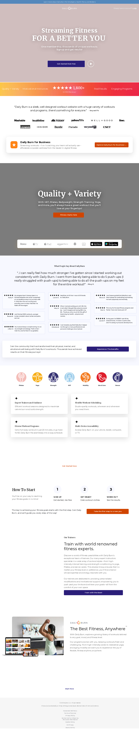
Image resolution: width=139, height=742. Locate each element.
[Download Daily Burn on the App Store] (96, 243)
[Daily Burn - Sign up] (78, 622)
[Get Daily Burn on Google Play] (111, 243)
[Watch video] (91, 63)
